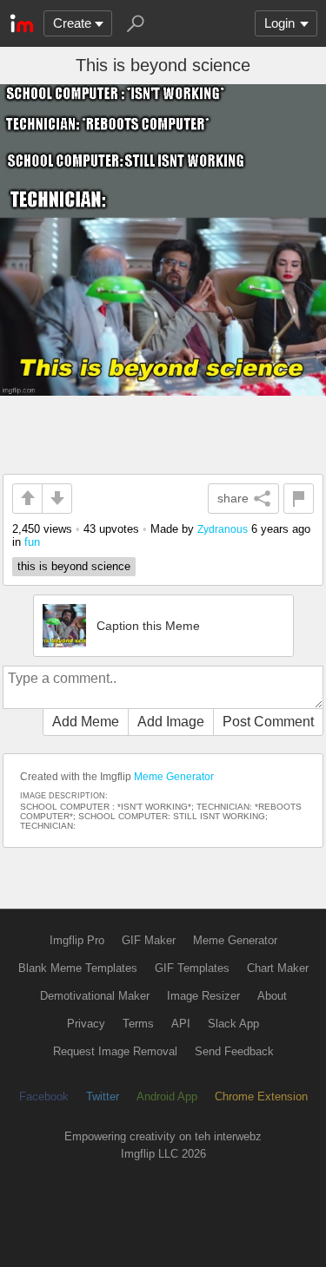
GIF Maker (149, 940)
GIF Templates (192, 968)
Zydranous (222, 529)
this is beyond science (73, 566)
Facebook (44, 1096)
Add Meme (85, 721)
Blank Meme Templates (77, 968)
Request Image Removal (115, 1051)
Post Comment (268, 721)
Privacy (86, 1023)
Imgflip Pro (77, 940)
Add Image (170, 721)
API (180, 1023)
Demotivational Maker (95, 995)
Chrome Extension (261, 1096)
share (233, 498)
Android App (166, 1096)
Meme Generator (174, 777)
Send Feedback (234, 1051)
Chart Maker (278, 968)
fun (32, 541)
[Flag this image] (298, 498)
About (272, 995)
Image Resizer (203, 995)
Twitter (102, 1096)
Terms (138, 1023)
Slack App (233, 1023)
